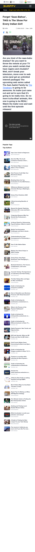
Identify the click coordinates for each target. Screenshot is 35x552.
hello (6, 28)
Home (5, 10)
